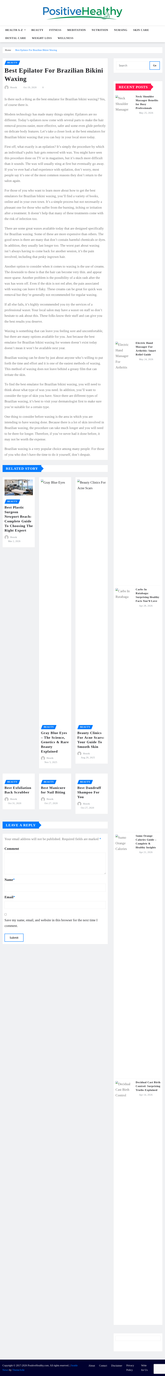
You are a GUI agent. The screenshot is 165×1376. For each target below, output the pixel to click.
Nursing (120, 30)
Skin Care (141, 30)
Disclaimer (116, 1365)
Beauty (37, 30)
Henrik (13, 87)
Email (10, 897)
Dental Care (15, 38)
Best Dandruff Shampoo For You (89, 792)
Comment (12, 848)
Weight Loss (42, 38)
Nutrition (100, 30)
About (91, 1365)
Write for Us (144, 1367)
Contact (103, 1365)
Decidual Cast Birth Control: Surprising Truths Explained (148, 1086)
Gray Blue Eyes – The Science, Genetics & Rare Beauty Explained (55, 742)
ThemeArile (18, 1370)
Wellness (65, 38)
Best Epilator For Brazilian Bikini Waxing (36, 50)
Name (10, 879)
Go (154, 65)
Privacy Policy (130, 1367)
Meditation (76, 30)
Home (8, 50)
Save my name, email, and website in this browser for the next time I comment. (51, 923)
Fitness (55, 30)
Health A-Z (14, 30)
